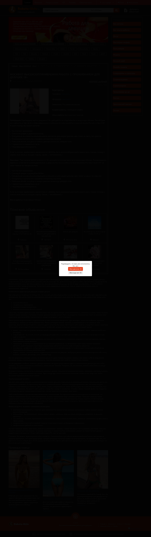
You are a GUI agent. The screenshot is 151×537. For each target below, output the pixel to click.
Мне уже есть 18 (75, 269)
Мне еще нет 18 (75, 273)
